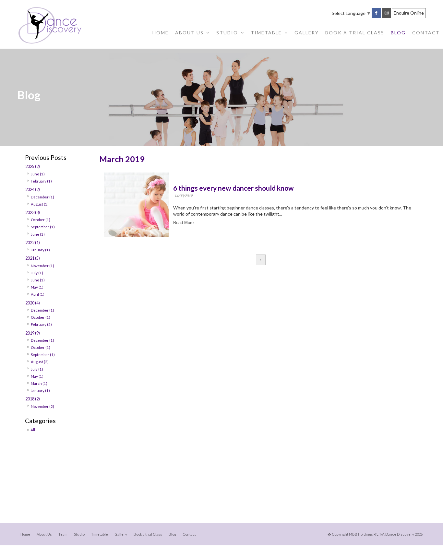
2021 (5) (32, 258)
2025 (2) (32, 166)
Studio (79, 534)
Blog (172, 534)
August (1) (40, 204)
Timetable (99, 534)
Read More (183, 222)
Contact (189, 534)
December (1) (42, 197)
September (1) (43, 227)
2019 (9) (32, 333)
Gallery (120, 534)
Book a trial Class (148, 534)
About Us (44, 534)
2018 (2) (32, 399)
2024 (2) (32, 189)
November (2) (42, 406)
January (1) (40, 250)
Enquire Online (409, 13)
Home (25, 534)
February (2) (41, 324)
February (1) (41, 181)
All (32, 430)
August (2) (40, 362)
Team (62, 534)
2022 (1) (32, 242)
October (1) (40, 220)
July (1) (37, 273)
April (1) (37, 294)
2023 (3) (32, 212)
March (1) (39, 383)
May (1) (37, 287)
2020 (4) (32, 303)
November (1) (42, 266)
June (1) (38, 174)
